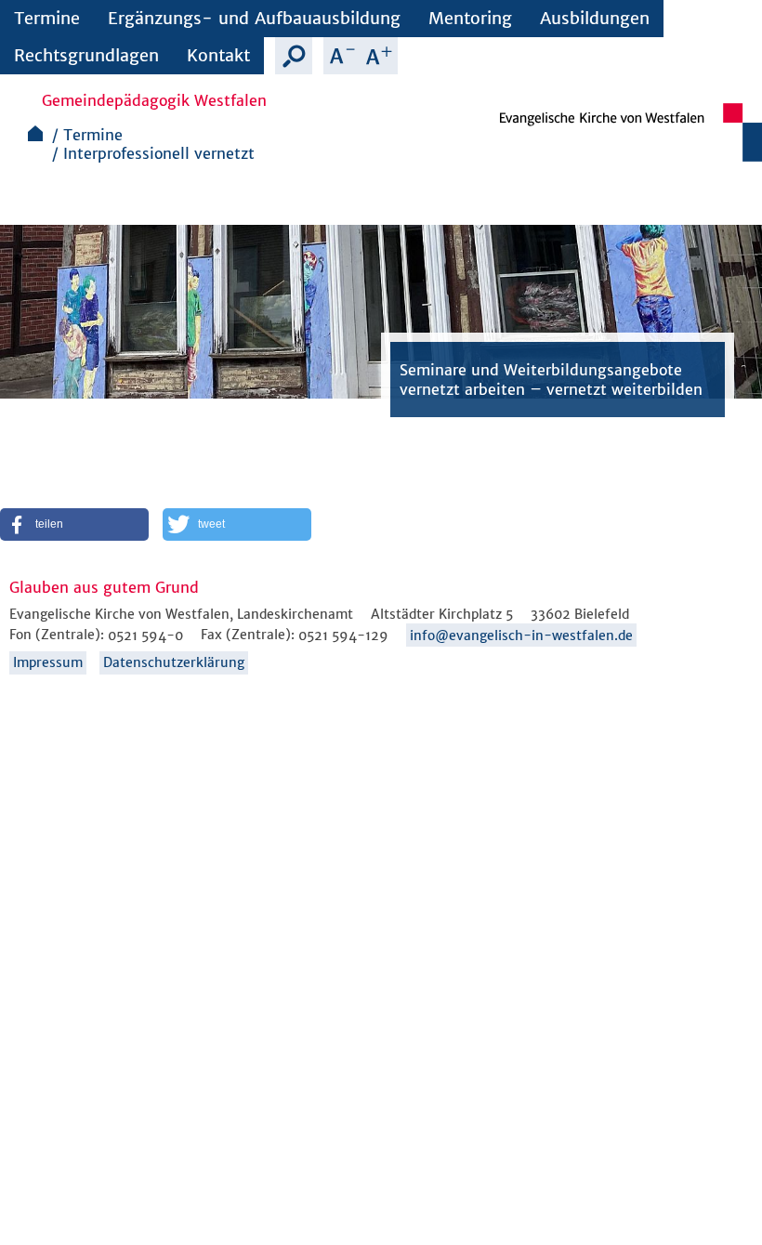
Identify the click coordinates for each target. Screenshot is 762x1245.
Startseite (35, 133)
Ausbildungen (595, 18)
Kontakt (218, 55)
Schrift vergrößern (379, 55)
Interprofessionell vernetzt (159, 153)
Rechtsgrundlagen (86, 55)
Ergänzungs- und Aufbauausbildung (254, 18)
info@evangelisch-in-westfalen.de (521, 635)
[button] (74, 524)
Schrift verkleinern (342, 55)
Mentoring (470, 18)
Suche (293, 55)
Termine (47, 18)
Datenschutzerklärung (173, 662)
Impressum (48, 662)
